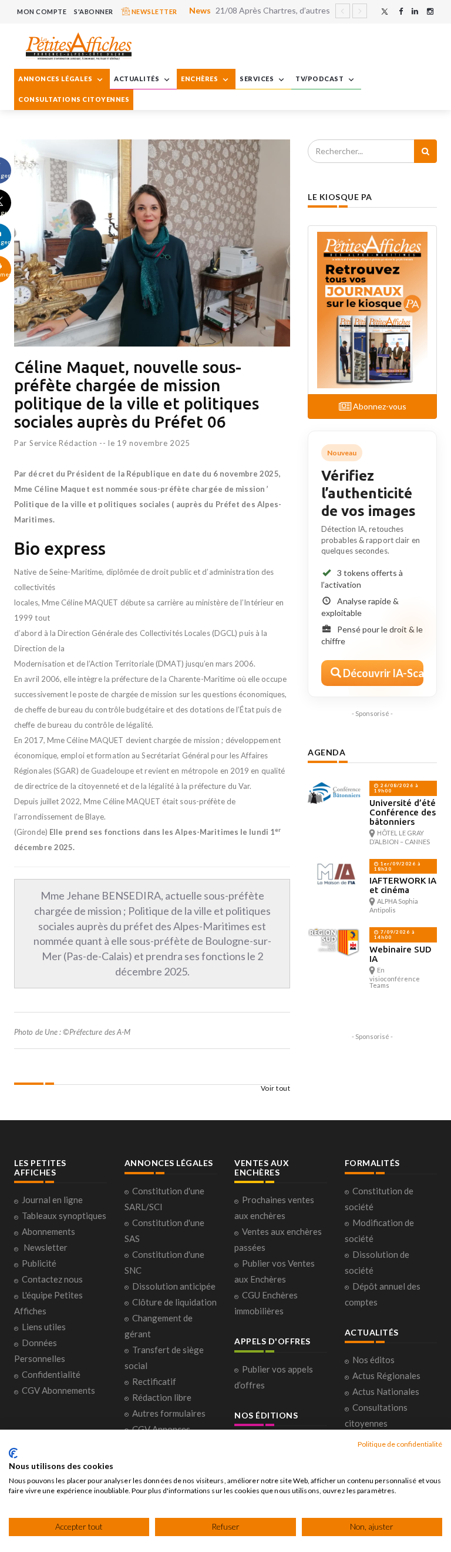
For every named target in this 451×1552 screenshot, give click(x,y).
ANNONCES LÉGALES (56, 78)
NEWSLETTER (153, 11)
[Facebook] (400, 11)
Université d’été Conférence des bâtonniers (402, 812)
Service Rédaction (63, 443)
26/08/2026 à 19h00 (396, 788)
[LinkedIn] (415, 11)
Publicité (39, 1263)
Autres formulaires (169, 1413)
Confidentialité (51, 1374)
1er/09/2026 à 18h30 (397, 866)
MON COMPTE (41, 11)
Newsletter (45, 1247)
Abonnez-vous (378, 406)
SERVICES (257, 78)
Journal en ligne (52, 1199)
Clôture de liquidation (174, 1302)
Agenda (326, 752)
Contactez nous (52, 1279)
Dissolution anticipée (174, 1286)
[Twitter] (384, 11)
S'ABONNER (93, 11)
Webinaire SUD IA (400, 954)
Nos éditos (373, 1359)
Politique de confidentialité (400, 1444)
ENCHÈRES (200, 78)
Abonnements (48, 1231)
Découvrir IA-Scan (382, 673)
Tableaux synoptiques (64, 1215)
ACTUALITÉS (137, 78)
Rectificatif (154, 1381)
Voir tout (276, 1088)
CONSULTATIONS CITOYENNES (73, 99)
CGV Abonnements (58, 1390)
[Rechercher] (425, 151)
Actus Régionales (386, 1375)
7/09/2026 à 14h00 (394, 934)
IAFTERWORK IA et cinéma (402, 885)
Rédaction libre (161, 1397)
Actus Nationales (385, 1391)
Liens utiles (44, 1326)
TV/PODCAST (320, 78)
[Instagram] (430, 11)
